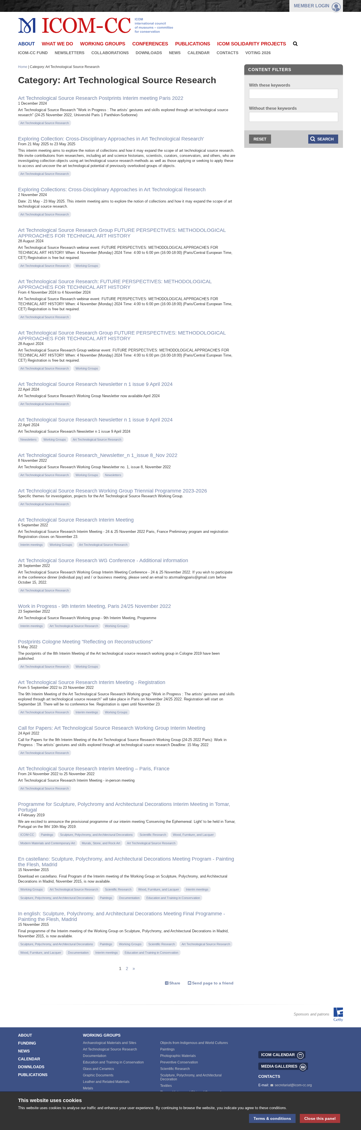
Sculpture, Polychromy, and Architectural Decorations (96, 834)
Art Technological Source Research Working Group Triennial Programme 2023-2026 (112, 491)
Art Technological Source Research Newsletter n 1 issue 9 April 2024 (95, 384)
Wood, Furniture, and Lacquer (193, 834)
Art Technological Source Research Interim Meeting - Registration (91, 682)
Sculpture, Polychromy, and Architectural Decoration (191, 1077)
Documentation (129, 898)
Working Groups (102, 44)
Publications (192, 44)
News (174, 52)
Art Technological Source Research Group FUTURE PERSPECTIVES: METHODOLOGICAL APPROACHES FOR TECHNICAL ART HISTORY (122, 233)
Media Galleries (279, 1066)
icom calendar (278, 1054)
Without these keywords (273, 108)
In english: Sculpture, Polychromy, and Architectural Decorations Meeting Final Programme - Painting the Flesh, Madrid (121, 916)
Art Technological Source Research (44, 123)
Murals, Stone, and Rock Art (101, 843)
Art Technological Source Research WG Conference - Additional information (103, 560)
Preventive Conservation (179, 1062)
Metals (88, 1088)
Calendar (199, 52)
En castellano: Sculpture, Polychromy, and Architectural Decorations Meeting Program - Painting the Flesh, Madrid (126, 861)
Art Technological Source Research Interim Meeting (76, 520)
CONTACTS (269, 1076)
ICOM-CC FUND (33, 52)
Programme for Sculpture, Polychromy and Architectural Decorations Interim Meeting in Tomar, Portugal (124, 807)
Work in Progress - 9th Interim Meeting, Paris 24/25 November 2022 (94, 606)
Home (22, 67)
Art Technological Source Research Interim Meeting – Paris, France (94, 768)
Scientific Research (153, 834)
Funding (27, 1043)
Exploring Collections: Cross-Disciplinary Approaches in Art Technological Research (112, 189)
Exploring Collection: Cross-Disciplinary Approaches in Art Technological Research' (111, 139)
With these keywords (269, 85)
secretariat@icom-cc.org (293, 1085)
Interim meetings (31, 544)
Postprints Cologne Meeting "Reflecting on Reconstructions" (85, 642)
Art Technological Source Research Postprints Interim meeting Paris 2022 (100, 98)
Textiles (166, 1086)
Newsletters (69, 52)
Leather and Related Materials (106, 1082)
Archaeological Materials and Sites (109, 1043)
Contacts (227, 52)
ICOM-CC (27, 834)
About (25, 1035)
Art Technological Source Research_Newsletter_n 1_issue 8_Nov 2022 (97, 455)
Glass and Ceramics (98, 1069)
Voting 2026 (258, 52)
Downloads (149, 52)
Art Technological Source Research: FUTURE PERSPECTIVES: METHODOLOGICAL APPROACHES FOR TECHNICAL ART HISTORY (115, 284)
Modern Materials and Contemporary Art (47, 843)
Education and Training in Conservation (173, 898)
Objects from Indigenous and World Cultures (194, 1043)
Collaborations (110, 52)
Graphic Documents (98, 1075)
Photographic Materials (178, 1056)
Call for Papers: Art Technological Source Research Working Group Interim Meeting (111, 728)
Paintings (47, 834)
